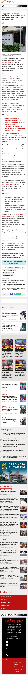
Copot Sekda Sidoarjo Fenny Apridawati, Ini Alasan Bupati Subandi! (9, 421)
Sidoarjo (4, 417)
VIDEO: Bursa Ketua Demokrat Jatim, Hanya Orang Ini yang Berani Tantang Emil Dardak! (20, 355)
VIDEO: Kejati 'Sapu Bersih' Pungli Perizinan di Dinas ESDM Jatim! (20, 374)
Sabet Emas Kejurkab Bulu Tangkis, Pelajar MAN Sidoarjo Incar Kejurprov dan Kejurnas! (9, 398)
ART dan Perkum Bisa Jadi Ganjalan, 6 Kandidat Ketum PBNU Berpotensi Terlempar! (14, 434)
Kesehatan (10, 267)
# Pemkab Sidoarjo (5, 602)
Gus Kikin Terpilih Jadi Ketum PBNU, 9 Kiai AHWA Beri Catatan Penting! (10, 315)
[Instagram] (7, 649)
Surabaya (4, 383)
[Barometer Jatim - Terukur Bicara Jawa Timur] (7, 1)
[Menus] (26, 1)
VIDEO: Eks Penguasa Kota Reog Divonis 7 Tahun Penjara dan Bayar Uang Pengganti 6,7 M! (7, 355)
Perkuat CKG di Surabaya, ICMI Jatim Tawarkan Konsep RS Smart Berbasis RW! (14, 445)
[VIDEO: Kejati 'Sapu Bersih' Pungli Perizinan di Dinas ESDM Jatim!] (20, 365)
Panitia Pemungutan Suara (9, 76)
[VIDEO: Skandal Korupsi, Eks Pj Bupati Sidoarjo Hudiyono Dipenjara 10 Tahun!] (7, 365)
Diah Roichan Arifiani (8, 275)
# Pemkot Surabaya (6, 596)
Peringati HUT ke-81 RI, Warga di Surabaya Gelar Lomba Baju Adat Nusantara (10, 386)
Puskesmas (21, 151)
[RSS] (7, 655)
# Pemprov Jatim (5, 605)
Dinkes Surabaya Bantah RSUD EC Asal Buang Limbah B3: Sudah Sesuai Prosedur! (13, 451)
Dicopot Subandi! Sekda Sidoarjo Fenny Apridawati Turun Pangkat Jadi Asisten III (14, 457)
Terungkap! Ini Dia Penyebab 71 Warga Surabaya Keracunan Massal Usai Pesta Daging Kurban (15, 128)
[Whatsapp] (19, 294)
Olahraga (4, 394)
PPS (4, 270)
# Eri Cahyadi (4, 599)
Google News (14, 263)
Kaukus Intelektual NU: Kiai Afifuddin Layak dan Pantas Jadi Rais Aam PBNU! (10, 409)
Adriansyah (14, 255)
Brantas (4, 312)
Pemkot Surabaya (14, 253)
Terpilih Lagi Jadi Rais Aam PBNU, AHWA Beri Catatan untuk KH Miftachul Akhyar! (10, 327)
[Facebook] (11, 294)
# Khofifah (3, 608)
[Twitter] (15, 294)
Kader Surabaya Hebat (8, 184)
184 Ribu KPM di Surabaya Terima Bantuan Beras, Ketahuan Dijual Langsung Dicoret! (14, 439)
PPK (23, 267)
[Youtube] (7, 652)
